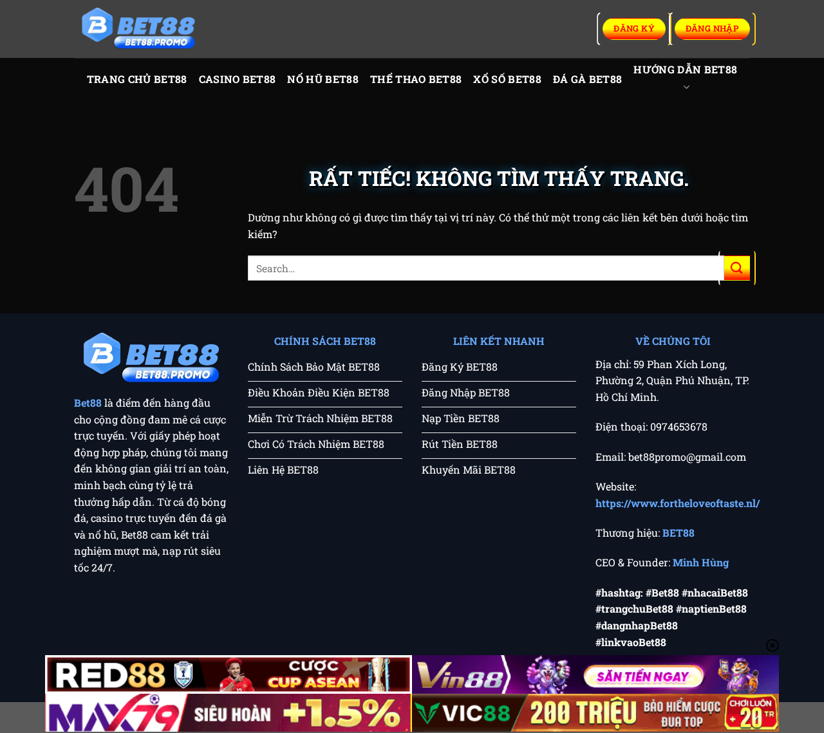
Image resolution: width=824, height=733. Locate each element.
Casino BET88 (237, 79)
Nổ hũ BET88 (323, 79)
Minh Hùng (701, 562)
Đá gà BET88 (588, 79)
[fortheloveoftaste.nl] (138, 29)
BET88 (678, 532)
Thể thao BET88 (416, 79)
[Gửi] (737, 268)
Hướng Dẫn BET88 (685, 69)
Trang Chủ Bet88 (137, 79)
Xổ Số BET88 (507, 79)
